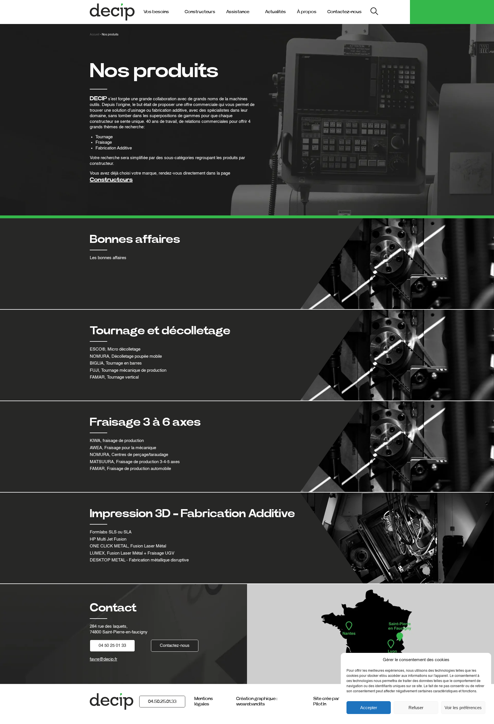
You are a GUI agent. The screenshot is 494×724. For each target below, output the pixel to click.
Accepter (368, 707)
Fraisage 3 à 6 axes (145, 422)
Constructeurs (200, 11)
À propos (306, 11)
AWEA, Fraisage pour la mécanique (123, 448)
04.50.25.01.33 (162, 701)
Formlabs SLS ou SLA (111, 532)
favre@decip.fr (103, 659)
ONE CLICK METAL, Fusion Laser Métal (128, 546)
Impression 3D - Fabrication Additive (192, 513)
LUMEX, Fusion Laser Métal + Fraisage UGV (132, 553)
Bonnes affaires (135, 239)
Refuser (416, 707)
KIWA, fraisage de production (117, 441)
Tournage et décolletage (160, 331)
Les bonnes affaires (108, 258)
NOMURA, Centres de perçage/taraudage (129, 455)
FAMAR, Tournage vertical (114, 377)
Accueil (94, 34)
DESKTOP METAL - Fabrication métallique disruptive (139, 560)
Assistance (237, 11)
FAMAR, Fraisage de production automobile (130, 469)
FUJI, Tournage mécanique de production (128, 370)
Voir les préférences (463, 707)
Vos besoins (156, 11)
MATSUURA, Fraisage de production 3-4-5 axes (135, 462)
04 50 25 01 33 (112, 645)
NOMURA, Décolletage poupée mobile (126, 356)
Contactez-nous (344, 11)
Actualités (275, 11)
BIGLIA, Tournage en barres (116, 363)
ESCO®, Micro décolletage (115, 349)
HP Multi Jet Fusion (108, 539)
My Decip (395, 12)
